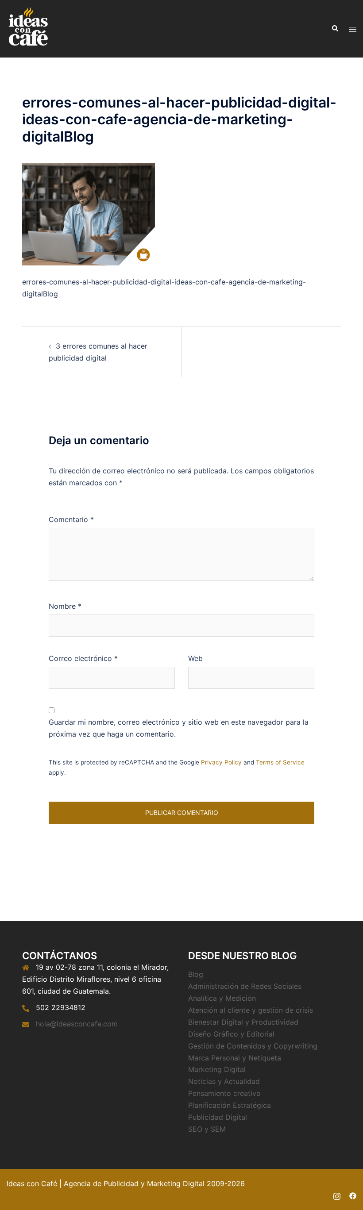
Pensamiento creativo (224, 1093)
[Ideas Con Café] (28, 27)
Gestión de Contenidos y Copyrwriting (252, 1045)
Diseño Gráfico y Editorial (231, 1033)
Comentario (71, 519)
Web (195, 658)
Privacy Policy (221, 762)
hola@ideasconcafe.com (77, 1023)
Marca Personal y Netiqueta (234, 1057)
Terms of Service (280, 762)
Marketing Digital (217, 1069)
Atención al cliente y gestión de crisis (250, 1010)
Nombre (65, 606)
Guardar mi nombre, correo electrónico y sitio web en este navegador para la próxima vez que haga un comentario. (179, 728)
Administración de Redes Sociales (244, 986)
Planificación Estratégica (229, 1105)
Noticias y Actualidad (224, 1081)
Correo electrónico (83, 658)
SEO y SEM (207, 1129)
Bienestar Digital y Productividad (243, 1022)
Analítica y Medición (222, 998)
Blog (195, 974)
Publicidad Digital (217, 1117)
